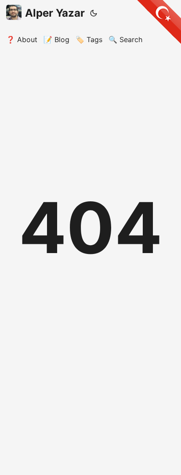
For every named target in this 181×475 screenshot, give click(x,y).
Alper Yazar (55, 13)
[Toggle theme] (93, 13)
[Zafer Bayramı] (159, 22)
